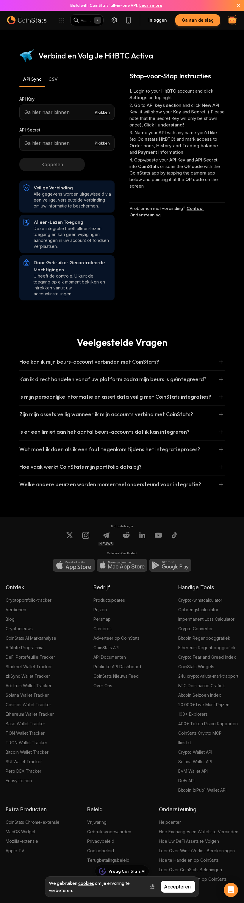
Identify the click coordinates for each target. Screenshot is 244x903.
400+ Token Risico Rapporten (208, 723)
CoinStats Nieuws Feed (116, 676)
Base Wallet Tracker (25, 723)
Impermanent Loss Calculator (206, 619)
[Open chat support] (231, 890)
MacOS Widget (20, 831)
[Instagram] (85, 539)
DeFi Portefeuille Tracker (30, 657)
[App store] (74, 565)
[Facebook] (174, 539)
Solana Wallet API (195, 761)
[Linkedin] (142, 539)
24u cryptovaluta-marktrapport (208, 676)
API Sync (32, 79)
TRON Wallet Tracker (26, 742)
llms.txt (184, 742)
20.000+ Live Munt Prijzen (203, 704)
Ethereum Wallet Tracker (30, 714)
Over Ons (102, 685)
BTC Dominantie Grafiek (201, 685)
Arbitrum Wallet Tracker (28, 685)
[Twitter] (69, 539)
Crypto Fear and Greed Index (207, 657)
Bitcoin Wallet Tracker (27, 752)
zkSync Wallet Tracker (28, 676)
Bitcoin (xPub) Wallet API (202, 790)
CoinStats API (106, 647)
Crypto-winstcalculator (200, 600)
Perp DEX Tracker (23, 771)
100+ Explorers (193, 714)
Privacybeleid (100, 841)
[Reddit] (126, 539)
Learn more (150, 5)
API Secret (29, 129)
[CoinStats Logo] (26, 20)
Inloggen (157, 20)
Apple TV (15, 850)
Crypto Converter (195, 628)
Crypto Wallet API (195, 752)
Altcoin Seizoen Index (199, 695)
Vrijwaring (97, 822)
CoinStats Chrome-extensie (33, 822)
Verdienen (16, 609)
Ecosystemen (19, 780)
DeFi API (186, 780)
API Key (27, 99)
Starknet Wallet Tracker (29, 666)
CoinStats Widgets (196, 666)
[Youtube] (158, 539)
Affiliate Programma (24, 647)
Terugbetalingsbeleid (108, 860)
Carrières (102, 628)
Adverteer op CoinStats (116, 638)
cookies (86, 883)
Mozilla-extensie (22, 841)
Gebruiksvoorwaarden (109, 831)
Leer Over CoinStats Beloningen (190, 869)
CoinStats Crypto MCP (200, 733)
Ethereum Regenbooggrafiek (207, 647)
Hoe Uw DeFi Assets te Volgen (189, 841)
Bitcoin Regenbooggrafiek (204, 638)
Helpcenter (170, 822)
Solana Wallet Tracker (27, 695)
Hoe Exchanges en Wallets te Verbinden (198, 831)
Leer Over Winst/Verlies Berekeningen (197, 850)
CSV (53, 79)
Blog (10, 619)
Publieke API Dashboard (117, 666)
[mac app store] (122, 565)
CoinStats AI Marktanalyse (31, 638)
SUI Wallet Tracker (24, 761)
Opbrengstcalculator (198, 609)
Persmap (102, 619)
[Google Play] (170, 565)
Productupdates (109, 600)
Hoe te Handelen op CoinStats (189, 860)
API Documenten (109, 657)
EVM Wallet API (193, 771)
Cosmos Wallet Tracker (28, 704)
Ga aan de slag (198, 20)
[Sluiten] (235, 5)
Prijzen (100, 609)
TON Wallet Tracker (25, 733)
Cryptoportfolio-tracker (28, 600)
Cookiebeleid (100, 850)
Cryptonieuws (19, 628)
